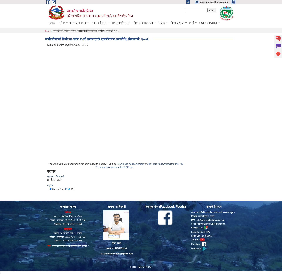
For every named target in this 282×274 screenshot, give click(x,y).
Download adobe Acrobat (131, 164)
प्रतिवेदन (162, 22)
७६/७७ (50, 185)
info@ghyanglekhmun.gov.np (210, 220)
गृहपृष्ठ (52, 22)
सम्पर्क (191, 22)
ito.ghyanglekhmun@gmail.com (116, 253)
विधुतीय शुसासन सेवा (143, 22)
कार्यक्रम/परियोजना (120, 22)
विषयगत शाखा (177, 22)
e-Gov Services (208, 22)
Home (48, 31)
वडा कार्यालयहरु (99, 22)
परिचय (62, 22)
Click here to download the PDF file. (114, 167)
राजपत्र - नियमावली (55, 176)
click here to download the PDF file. (165, 164)
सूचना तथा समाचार (79, 22)
